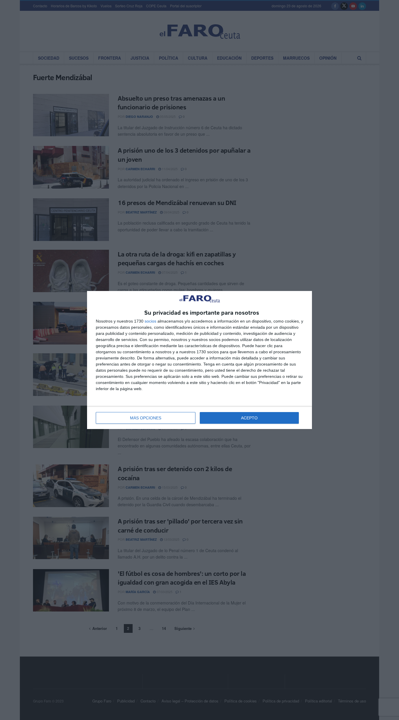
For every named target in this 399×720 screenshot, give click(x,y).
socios (150, 321)
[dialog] (199, 360)
